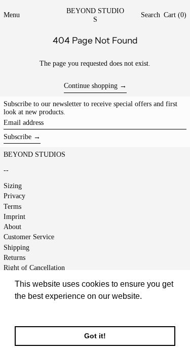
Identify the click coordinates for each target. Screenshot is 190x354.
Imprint (14, 216)
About (12, 227)
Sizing (13, 186)
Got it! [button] (95, 336)
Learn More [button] (36, 309)
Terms (12, 206)
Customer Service (29, 237)
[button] (150, 15)
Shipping (16, 247)
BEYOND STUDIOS (95, 15)
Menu (12, 15)
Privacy (14, 196)
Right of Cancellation (34, 268)
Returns (14, 257)
